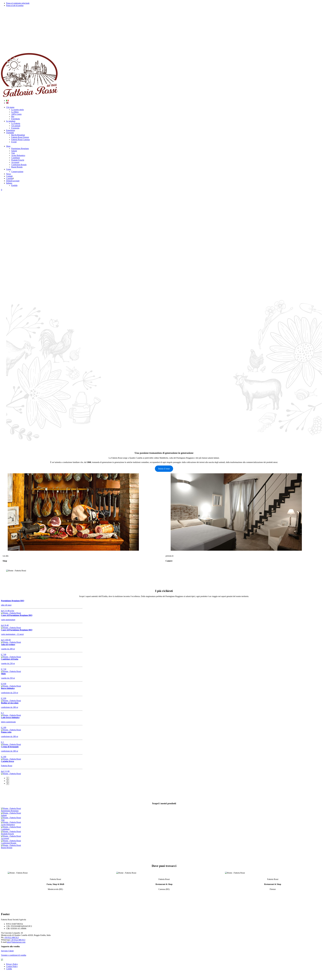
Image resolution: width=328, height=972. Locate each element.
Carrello (9, 178)
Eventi (14, 142)
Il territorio (15, 119)
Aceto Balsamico (18, 155)
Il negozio (15, 128)
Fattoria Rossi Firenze (20, 137)
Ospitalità (10, 133)
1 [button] (7, 778)
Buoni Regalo (17, 167)
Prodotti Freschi (17, 160)
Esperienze (10, 130)
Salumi (14, 151)
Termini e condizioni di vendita (13, 955)
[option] (164, 232)
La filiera (15, 112)
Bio (12, 116)
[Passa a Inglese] (7, 103)
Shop (8, 146)
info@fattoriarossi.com (16, 942)
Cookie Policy (12, 966)
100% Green (16, 114)
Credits (9, 969)
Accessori (15, 162)
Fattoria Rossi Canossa (20, 139)
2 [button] (7, 781)
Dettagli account (12, 181)
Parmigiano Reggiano (20, 148)
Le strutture (10, 121)
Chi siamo (10, 107)
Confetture (15, 158)
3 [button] (7, 784)
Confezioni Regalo (19, 165)
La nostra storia (17, 109)
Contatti (9, 176)
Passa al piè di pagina (14, 5)
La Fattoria (15, 123)
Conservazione (17, 171)
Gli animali (15, 126)
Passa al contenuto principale (17, 3)
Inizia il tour (164, 468)
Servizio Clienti (7, 951)
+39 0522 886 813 (11, 937)
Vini (13, 153)
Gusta (8, 169)
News (8, 174)
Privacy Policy (12, 964)
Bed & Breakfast (18, 135)
